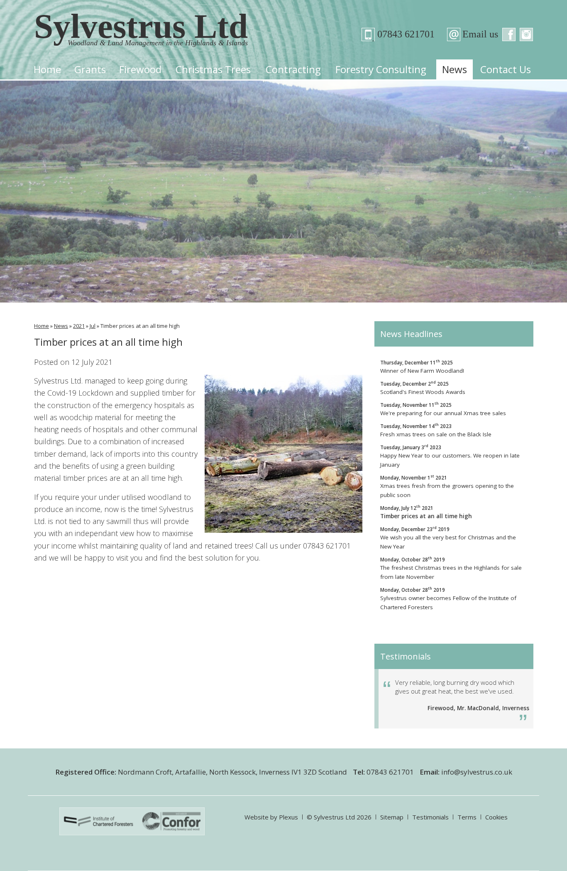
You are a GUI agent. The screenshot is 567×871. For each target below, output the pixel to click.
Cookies (496, 816)
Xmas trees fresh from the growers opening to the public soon (447, 486)
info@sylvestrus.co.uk (476, 772)
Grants (90, 69)
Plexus (288, 816)
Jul (92, 326)
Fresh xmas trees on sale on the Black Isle (435, 430)
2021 (79, 326)
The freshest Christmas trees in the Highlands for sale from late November (451, 568)
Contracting (293, 69)
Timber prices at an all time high (426, 511)
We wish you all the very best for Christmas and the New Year (448, 537)
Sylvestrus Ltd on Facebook (509, 34)
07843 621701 (401, 34)
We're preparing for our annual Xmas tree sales (443, 408)
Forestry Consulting (380, 69)
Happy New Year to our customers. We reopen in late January (450, 455)
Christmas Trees (213, 69)
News (454, 69)
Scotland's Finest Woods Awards (422, 387)
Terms (467, 816)
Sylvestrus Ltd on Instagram (526, 34)
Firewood (140, 69)
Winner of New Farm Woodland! (422, 366)
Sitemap (391, 816)
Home (47, 69)
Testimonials (430, 816)
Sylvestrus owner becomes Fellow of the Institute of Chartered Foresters (448, 598)
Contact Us (505, 69)
